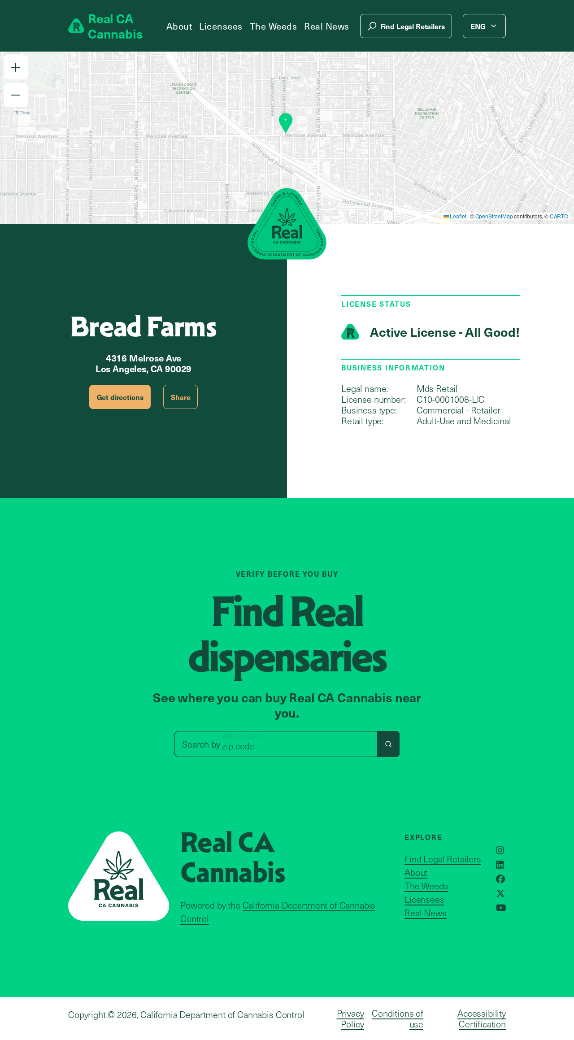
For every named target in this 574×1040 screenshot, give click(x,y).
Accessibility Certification (481, 1018)
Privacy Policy (350, 1018)
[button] (16, 67)
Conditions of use (397, 1018)
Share (180, 397)
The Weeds (273, 26)
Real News (326, 26)
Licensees (221, 26)
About (179, 26)
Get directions (120, 397)
